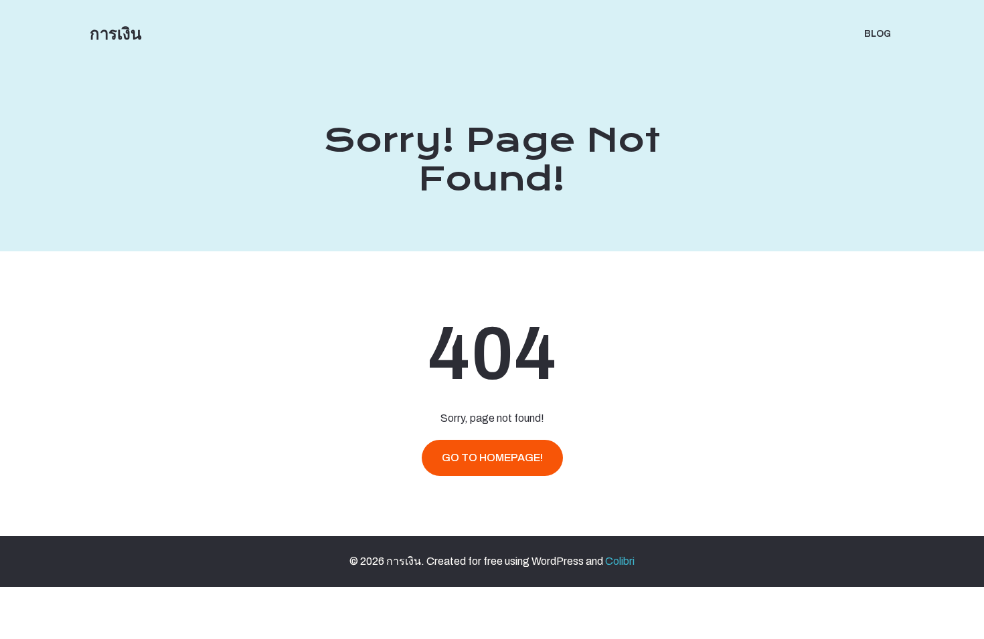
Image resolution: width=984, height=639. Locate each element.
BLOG (877, 34)
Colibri (620, 561)
